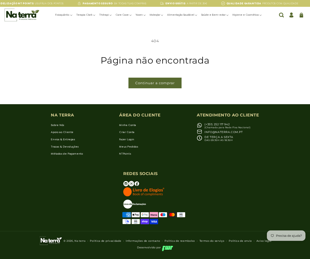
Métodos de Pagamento (67, 153)
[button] (64, 15)
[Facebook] (137, 185)
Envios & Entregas (63, 139)
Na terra (80, 240)
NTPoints (125, 153)
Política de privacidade (105, 240)
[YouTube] (131, 185)
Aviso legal (264, 240)
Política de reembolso (180, 240)
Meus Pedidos (128, 146)
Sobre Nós (57, 125)
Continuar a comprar (155, 83)
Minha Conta (127, 125)
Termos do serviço (211, 240)
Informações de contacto (143, 240)
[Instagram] (126, 185)
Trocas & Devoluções (65, 146)
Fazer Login (126, 139)
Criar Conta (127, 132)
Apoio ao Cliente (62, 132)
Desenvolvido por (149, 247)
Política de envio (240, 240)
